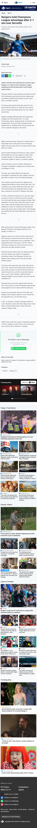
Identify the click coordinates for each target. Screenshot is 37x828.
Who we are (4, 809)
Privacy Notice (22, 809)
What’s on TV (6, 790)
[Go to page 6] (19, 398)
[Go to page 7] (21, 398)
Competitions (23, 787)
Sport (9, 13)
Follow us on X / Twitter (11, 794)
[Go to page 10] (25, 398)
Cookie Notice (5, 811)
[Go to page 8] (22, 398)
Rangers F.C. (13, 370)
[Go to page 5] (18, 398)
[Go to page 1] (12, 398)
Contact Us (31, 809)
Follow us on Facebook (11, 797)
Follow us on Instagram (11, 804)
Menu (6, 2)
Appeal (21, 790)
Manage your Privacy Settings (11, 816)
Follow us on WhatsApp (11, 801)
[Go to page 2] (14, 398)
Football (4, 370)
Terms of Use (13, 809)
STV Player (5, 787)
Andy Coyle (5, 64)
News (3, 13)
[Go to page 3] (15, 398)
